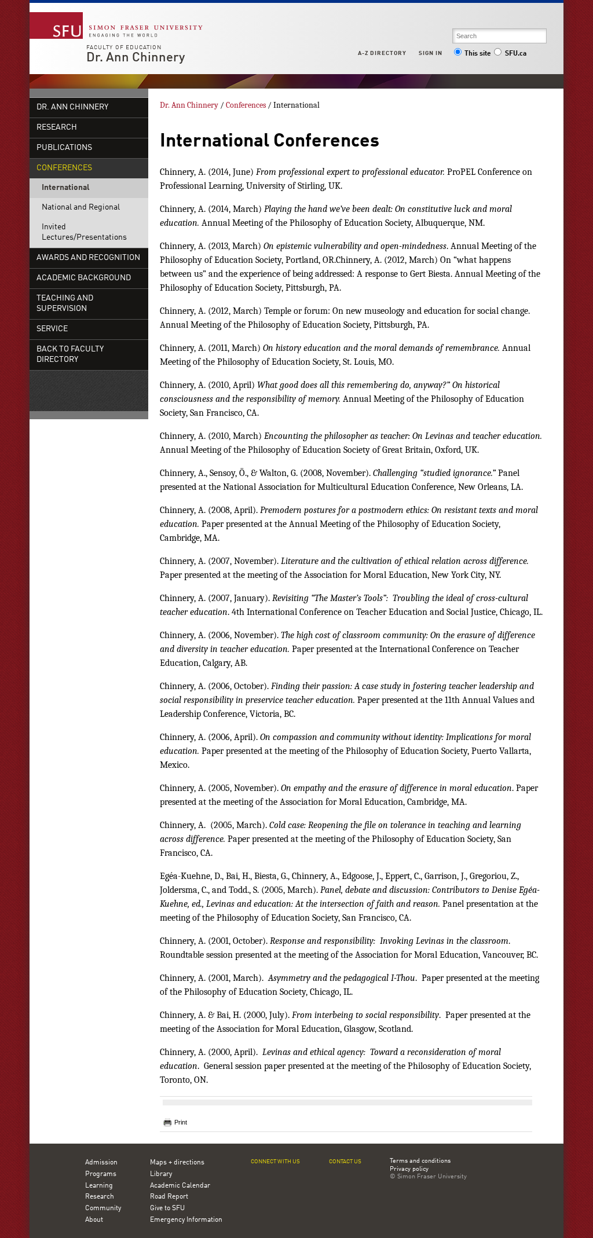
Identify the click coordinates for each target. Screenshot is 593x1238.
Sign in (430, 53)
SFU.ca (515, 53)
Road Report (169, 1196)
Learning (99, 1185)
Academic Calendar (180, 1185)
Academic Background (83, 278)
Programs (100, 1174)
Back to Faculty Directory (70, 355)
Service (52, 329)
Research (56, 127)
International (66, 188)
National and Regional (81, 207)
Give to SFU (167, 1208)
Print (180, 1122)
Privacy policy (409, 1170)
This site (477, 53)
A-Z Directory (382, 53)
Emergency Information (186, 1220)
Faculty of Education (124, 47)
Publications (64, 148)
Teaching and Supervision (64, 304)
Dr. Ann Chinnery (135, 58)
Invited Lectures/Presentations (84, 232)
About (94, 1220)
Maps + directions (177, 1162)
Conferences (64, 168)
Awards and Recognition (88, 258)
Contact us (345, 1161)
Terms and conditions (420, 1161)
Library (161, 1174)
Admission (101, 1162)
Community (103, 1208)
